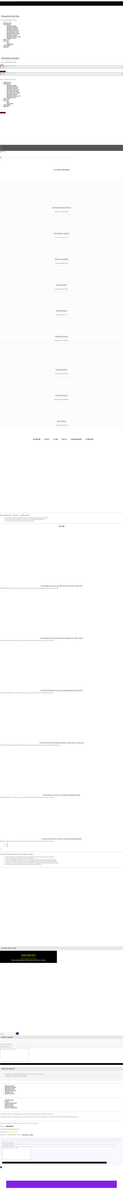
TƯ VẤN (55, 439)
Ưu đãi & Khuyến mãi (11, 1103)
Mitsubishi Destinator (61, 207)
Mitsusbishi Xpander (10, 1090)
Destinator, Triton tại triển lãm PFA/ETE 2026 (61, 795)
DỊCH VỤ (64, 439)
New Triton (61, 421)
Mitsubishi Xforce (61, 233)
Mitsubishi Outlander (10, 1087)
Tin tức (7, 1101)
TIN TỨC (46, 439)
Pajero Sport (61, 369)
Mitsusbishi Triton (9, 1089)
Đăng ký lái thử (9, 1104)
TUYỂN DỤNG (89, 439)
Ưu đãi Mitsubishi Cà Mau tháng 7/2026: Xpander (61, 839)
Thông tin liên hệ (9, 1106)
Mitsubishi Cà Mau (10, 16)
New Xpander (61, 311)
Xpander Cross (61, 336)
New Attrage (61, 285)
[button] (61, 146)
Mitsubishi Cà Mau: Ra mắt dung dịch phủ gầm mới (61, 586)
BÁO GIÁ (3, 71)
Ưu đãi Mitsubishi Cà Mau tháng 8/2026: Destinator (61, 690)
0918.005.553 (28, 954)
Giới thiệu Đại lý (9, 1100)
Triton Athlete (61, 395)
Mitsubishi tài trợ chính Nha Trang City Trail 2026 (61, 638)
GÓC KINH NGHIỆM (76, 439)
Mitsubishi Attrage (10, 1086)
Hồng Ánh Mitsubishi (11, 1132)
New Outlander (61, 259)
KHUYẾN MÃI (36, 439)
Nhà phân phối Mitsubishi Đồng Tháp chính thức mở (61, 743)
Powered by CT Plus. (27, 1134)
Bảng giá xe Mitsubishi (11, 1107)
